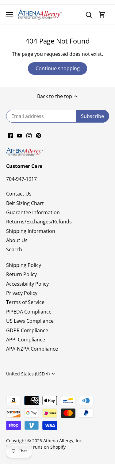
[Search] (88, 14)
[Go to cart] (102, 14)
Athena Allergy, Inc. (63, 440)
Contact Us (19, 193)
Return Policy (21, 274)
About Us (17, 240)
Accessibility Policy (27, 283)
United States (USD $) (28, 373)
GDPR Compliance (27, 330)
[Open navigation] (9, 14)
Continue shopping (58, 68)
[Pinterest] (38, 135)
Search (14, 249)
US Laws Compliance (30, 321)
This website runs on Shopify (36, 447)
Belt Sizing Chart (25, 203)
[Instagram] (29, 135)
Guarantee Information (33, 212)
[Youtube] (19, 135)
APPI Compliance (25, 339)
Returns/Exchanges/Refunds (39, 221)
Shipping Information (30, 231)
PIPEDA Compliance (29, 311)
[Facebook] (10, 135)
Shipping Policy (23, 265)
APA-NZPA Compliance (32, 348)
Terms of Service (25, 302)
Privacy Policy (21, 293)
